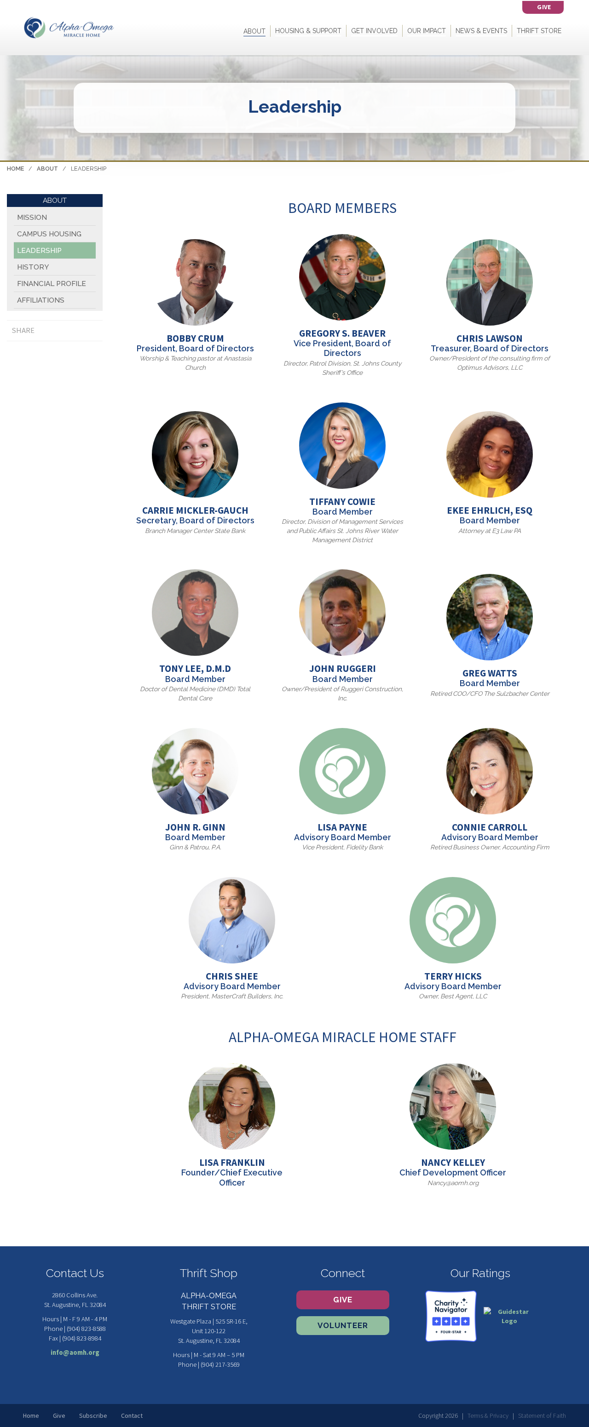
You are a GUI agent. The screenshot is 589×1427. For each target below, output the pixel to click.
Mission (32, 217)
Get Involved (374, 30)
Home (15, 168)
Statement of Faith (542, 1415)
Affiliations (40, 300)
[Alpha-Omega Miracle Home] (69, 27)
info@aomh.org (75, 1352)
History (33, 267)
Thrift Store (539, 30)
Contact (132, 1415)
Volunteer (343, 1325)
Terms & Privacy (488, 1415)
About (254, 31)
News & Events (481, 30)
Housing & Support (308, 30)
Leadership (39, 250)
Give (342, 1299)
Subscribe (93, 1415)
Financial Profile (51, 284)
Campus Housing (49, 234)
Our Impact (426, 30)
